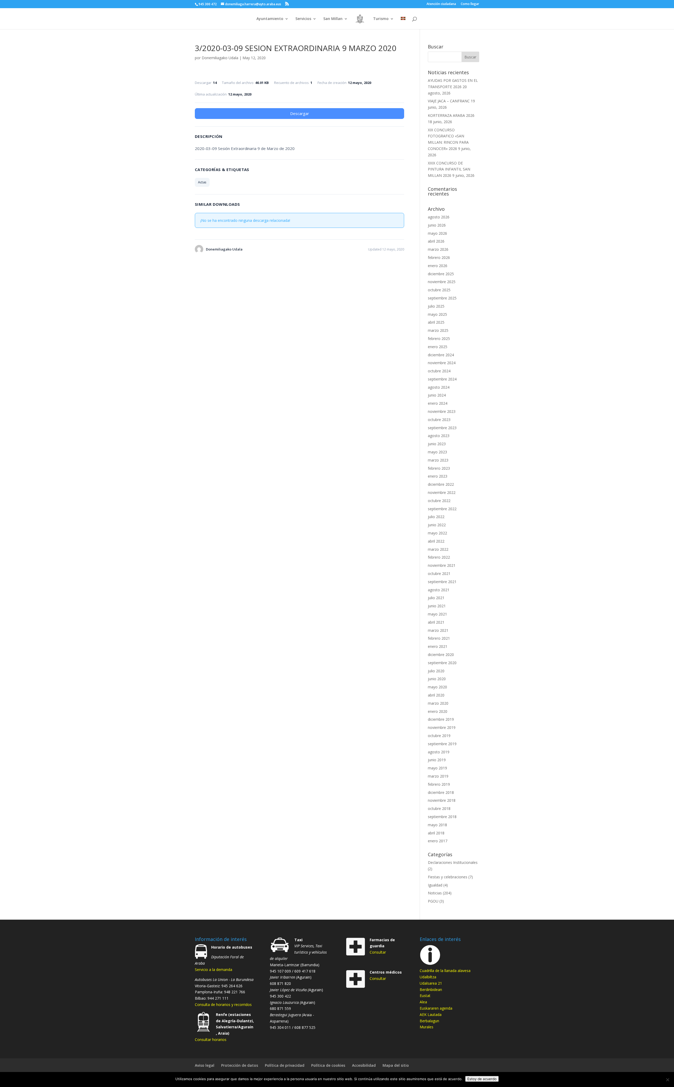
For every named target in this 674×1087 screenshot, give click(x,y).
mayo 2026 (437, 233)
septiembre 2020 (442, 662)
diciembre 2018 (441, 792)
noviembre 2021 (441, 565)
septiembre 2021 (442, 581)
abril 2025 (436, 322)
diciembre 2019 (441, 719)
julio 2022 (436, 516)
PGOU (433, 901)
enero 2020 (437, 711)
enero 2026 (437, 265)
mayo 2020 (437, 686)
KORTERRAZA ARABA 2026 (451, 115)
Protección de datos (239, 1065)
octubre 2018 (439, 808)
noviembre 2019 (441, 727)
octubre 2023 (439, 419)
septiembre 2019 (442, 743)
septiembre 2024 (442, 379)
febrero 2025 (439, 338)
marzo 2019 (438, 776)
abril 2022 (436, 541)
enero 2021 (437, 646)
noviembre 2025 (441, 281)
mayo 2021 (437, 614)
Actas (202, 182)
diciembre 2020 (441, 654)
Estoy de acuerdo (482, 1079)
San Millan (333, 19)
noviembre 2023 (441, 411)
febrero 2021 (439, 638)
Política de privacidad (284, 1065)
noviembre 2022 (441, 492)
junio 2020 (437, 678)
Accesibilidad (364, 1065)
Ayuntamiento (269, 19)
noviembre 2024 (441, 362)
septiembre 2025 (442, 297)
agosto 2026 (438, 216)
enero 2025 (437, 346)
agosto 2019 (438, 751)
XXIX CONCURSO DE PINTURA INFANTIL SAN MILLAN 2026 (449, 169)
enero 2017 (437, 840)
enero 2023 (437, 476)
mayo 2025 (437, 314)
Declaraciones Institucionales (453, 862)
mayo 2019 (437, 767)
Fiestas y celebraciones (447, 876)
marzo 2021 (438, 630)
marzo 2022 (438, 549)
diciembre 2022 (441, 484)
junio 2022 (437, 524)
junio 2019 (437, 759)
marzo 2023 (438, 460)
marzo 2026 (438, 249)
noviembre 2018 (441, 800)
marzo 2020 (438, 703)
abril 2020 (436, 695)
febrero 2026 (439, 257)
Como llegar (470, 4)
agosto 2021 (438, 589)
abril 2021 (436, 622)
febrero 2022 (439, 557)
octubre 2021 (439, 573)
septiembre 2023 (442, 427)
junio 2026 (437, 225)
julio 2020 (436, 670)
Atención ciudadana (441, 4)
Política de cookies (328, 1065)
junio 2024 (437, 395)
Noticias (435, 892)
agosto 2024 (438, 387)
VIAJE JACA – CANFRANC (449, 100)
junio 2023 (437, 443)
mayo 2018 (437, 824)
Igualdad (435, 885)
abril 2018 (436, 832)
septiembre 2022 (442, 508)
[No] (667, 1079)
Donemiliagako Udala (220, 57)
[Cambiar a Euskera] (403, 23)
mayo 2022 (437, 532)
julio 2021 (436, 597)
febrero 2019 (439, 784)
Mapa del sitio (396, 1065)
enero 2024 (437, 403)
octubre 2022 (439, 500)
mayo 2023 (437, 451)
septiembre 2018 (442, 816)
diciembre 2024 (441, 354)
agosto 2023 (438, 435)
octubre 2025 (439, 289)
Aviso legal (204, 1065)
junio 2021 (437, 605)
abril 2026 (436, 241)
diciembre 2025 (441, 273)
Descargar (299, 113)
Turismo (381, 19)
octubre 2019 (439, 735)
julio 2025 (436, 306)
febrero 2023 (439, 468)
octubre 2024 (439, 370)
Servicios (303, 19)
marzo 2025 (438, 330)
